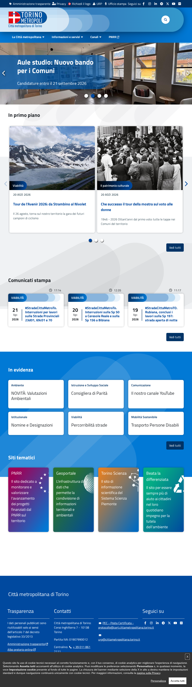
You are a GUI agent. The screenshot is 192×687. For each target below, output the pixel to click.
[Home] (29, 19)
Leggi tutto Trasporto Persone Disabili (156, 423)
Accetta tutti (177, 680)
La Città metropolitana (26, 37)
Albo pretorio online (20, 649)
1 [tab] (86, 96)
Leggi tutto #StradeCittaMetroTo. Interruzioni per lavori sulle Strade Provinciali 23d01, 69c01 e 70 (36, 310)
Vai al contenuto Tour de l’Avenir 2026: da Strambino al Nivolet (52, 179)
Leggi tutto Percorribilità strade (96, 423)
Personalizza (158, 680)
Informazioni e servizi (66, 37)
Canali (94, 37)
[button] (165, 20)
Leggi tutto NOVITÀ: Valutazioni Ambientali (36, 394)
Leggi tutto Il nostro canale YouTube (156, 394)
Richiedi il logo (81, 3)
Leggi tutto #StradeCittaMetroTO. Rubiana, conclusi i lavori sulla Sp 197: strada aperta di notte (156, 310)
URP (99, 3)
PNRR (112, 37)
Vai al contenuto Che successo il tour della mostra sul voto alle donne (140, 179)
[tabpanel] (52, 179)
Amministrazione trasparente (31, 3)
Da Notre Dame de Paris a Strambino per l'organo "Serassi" (60, 70)
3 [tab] (99, 96)
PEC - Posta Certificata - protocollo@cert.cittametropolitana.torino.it (126, 625)
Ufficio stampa (117, 3)
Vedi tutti (176, 247)
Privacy (61, 3)
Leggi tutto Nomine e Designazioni (36, 423)
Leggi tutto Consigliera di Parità (96, 394)
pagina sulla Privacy (148, 672)
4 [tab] (106, 96)
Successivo (188, 73)
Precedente (4, 73)
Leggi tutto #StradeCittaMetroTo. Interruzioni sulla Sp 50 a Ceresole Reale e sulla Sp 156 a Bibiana (96, 310)
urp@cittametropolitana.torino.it (119, 639)
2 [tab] (92, 96)
